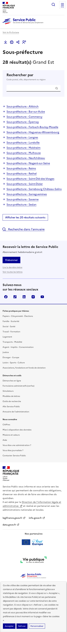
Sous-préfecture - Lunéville (23, 142)
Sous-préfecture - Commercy (24, 117)
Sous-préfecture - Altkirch (23, 106)
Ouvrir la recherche (53, 4)
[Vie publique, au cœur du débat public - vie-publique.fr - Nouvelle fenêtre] (33, 560)
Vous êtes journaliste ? (13, 450)
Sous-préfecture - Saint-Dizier (25, 184)
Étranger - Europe (11, 357)
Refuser (22, 626)
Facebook (6, 297)
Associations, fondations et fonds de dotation (24, 367)
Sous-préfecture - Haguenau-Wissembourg (33, 132)
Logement (7, 336)
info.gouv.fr (35, 518)
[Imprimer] (12, 42)
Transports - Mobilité (12, 342)
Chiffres (6, 424)
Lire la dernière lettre (12, 267)
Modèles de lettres (11, 396)
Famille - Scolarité (11, 321)
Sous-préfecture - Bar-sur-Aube (26, 111)
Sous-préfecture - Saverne (23, 199)
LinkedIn (24, 297)
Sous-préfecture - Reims (21, 168)
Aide (5, 440)
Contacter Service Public (14, 455)
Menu (62, 7)
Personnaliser (36, 626)
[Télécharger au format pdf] (5, 42)
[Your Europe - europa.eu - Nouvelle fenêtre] (33, 542)
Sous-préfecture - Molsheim (23, 148)
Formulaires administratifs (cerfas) (18, 385)
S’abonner (11, 260)
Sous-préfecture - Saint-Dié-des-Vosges (30, 179)
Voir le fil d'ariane (11, 32)
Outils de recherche (12, 401)
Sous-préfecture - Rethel (22, 173)
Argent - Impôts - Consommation (18, 347)
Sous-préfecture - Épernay (23, 122)
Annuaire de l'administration (16, 411)
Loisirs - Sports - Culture (14, 362)
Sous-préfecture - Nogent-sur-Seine (28, 163)
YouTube (42, 297)
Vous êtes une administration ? (17, 445)
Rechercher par (26, 77)
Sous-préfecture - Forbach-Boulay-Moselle (32, 127)
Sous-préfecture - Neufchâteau (26, 158)
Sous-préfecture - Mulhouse (24, 153)
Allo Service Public (11, 406)
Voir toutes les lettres (12, 271)
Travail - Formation (11, 331)
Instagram (33, 297)
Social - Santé (9, 326)
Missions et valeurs (11, 434)
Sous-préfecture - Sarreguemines (27, 194)
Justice (6, 352)
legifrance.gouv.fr (12, 518)
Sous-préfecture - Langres (22, 137)
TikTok (15, 297)
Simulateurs (8, 391)
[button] (24, 42)
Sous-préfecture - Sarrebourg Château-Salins (34, 189)
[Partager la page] (18, 42)
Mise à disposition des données (17, 429)
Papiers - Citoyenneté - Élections (18, 316)
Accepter (9, 626)
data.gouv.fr (9, 524)
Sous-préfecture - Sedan (21, 204)
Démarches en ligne (12, 380)
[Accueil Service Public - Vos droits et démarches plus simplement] (24, 24)
